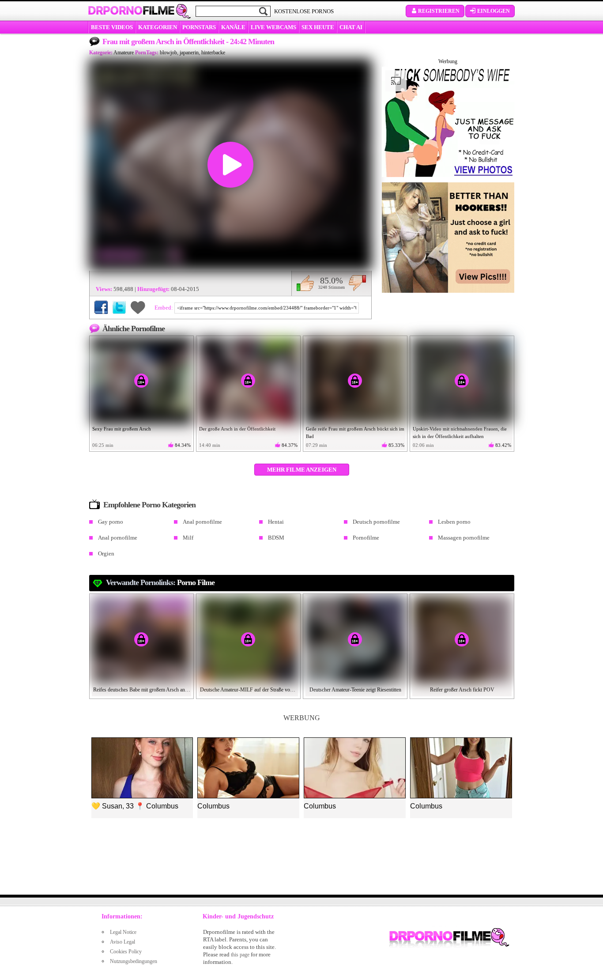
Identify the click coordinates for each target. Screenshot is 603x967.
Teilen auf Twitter (119, 307)
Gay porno (110, 521)
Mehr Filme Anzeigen (301, 469)
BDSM (276, 537)
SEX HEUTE (318, 27)
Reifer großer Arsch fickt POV (462, 690)
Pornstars (199, 27)
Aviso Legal (122, 942)
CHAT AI (350, 27)
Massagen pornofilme (464, 537)
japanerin (189, 52)
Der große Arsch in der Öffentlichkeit (237, 428)
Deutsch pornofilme (376, 521)
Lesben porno (454, 521)
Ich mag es (305, 283)
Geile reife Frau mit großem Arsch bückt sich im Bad (355, 432)
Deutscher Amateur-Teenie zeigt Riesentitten (355, 690)
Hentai (276, 521)
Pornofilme (366, 537)
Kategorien (157, 27)
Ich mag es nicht (357, 283)
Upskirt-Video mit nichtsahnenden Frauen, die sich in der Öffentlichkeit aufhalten (460, 432)
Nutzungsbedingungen (133, 961)
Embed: (164, 307)
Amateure (123, 52)
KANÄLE (233, 27)
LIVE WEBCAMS (273, 27)
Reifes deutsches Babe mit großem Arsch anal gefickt (141, 690)
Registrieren (439, 11)
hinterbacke (213, 52)
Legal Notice (123, 932)
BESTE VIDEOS (112, 27)
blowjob (168, 52)
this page (240, 955)
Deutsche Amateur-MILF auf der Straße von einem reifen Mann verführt (248, 690)
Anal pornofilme (202, 521)
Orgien (106, 553)
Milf (188, 537)
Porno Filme (196, 582)
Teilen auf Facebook (101, 307)
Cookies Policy (126, 951)
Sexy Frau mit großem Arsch (121, 428)
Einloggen (493, 11)
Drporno (131, 10)
